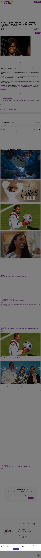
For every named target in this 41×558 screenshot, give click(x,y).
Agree (16, 548)
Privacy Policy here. (23, 546)
